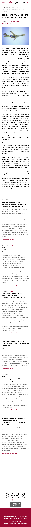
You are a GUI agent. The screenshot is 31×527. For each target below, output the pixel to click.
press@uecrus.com (15, 513)
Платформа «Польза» (15, 490)
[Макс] (24, 495)
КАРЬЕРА (15, 486)
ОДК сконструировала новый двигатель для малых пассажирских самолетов (15, 343)
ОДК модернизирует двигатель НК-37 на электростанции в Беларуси (14, 250)
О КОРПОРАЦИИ (15, 470)
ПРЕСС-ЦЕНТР (15, 482)
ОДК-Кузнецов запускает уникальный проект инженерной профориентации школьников (14, 204)
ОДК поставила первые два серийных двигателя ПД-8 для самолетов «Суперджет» (13, 379)
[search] (24, 2)
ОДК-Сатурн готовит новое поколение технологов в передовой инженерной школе (13, 296)
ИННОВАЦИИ (15, 474)
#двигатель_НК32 (7, 23)
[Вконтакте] (7, 495)
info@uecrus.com (15, 500)
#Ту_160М (16, 21)
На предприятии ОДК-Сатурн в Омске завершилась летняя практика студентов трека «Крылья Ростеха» (15, 421)
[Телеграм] (13, 495)
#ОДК (10, 21)
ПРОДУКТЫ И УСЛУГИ (15, 478)
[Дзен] (18, 495)
